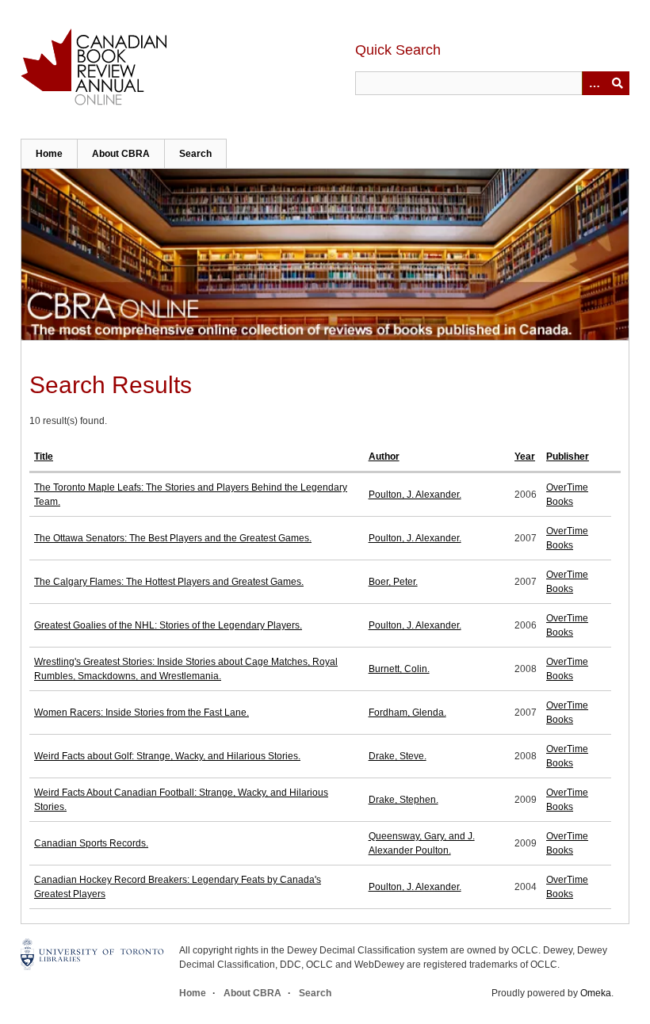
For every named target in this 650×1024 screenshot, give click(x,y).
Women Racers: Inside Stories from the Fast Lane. (141, 712)
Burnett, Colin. (399, 668)
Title (43, 456)
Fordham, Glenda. (407, 712)
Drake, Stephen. (403, 799)
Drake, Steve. (397, 756)
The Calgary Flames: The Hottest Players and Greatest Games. (169, 581)
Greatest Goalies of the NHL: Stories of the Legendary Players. (168, 625)
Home (49, 153)
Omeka (595, 993)
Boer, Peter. (393, 581)
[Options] (594, 83)
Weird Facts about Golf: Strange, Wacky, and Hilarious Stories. (167, 756)
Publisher (567, 456)
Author (384, 456)
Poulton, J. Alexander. (415, 494)
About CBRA (121, 153)
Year (524, 456)
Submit (617, 83)
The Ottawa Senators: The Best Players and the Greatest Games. (173, 538)
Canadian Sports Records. (91, 843)
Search (195, 153)
